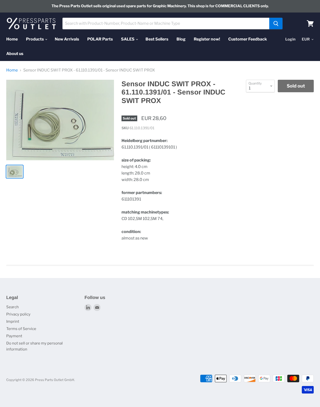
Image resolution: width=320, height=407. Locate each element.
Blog (181, 39)
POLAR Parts (100, 39)
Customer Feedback (247, 39)
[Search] (275, 23)
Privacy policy (18, 314)
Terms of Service (21, 328)
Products (35, 39)
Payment (14, 336)
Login (290, 39)
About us (14, 53)
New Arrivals (67, 39)
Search (12, 307)
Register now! (207, 39)
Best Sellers (157, 39)
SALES (128, 39)
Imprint (12, 321)
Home (12, 39)
